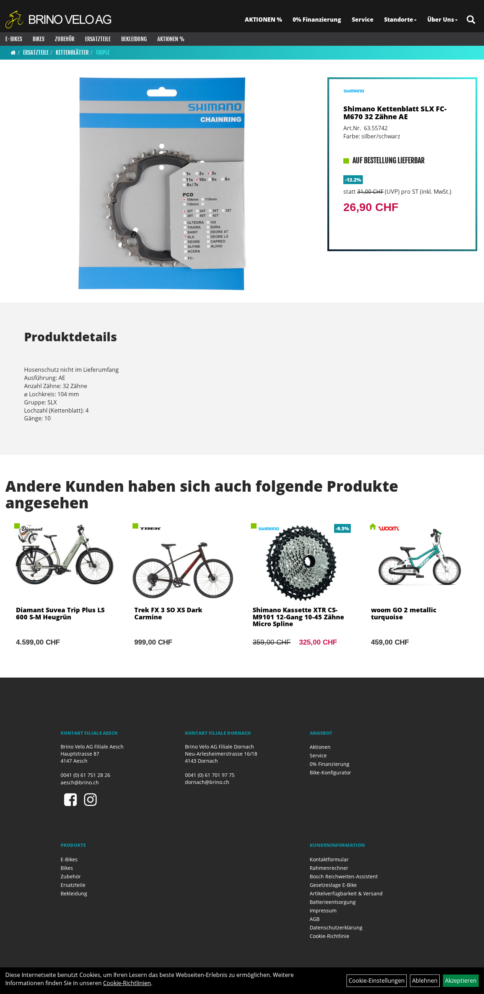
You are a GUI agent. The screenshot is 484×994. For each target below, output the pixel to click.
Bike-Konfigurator (330, 772)
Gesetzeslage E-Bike (333, 885)
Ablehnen (425, 980)
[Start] (13, 52)
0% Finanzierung (317, 19)
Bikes (38, 39)
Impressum (323, 910)
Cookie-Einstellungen (377, 980)
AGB (315, 919)
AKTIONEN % (263, 19)
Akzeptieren (461, 980)
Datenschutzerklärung (336, 927)
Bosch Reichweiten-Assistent (344, 876)
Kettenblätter (72, 52)
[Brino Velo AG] (59, 19)
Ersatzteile (98, 39)
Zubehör (64, 39)
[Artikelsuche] (471, 20)
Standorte (398, 19)
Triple (102, 52)
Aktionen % (171, 39)
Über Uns (440, 19)
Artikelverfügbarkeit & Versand (346, 893)
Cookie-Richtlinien (127, 983)
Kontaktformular (329, 859)
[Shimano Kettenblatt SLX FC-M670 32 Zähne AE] (162, 183)
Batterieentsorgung (333, 902)
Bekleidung (134, 39)
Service (362, 19)
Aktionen (320, 747)
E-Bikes (13, 39)
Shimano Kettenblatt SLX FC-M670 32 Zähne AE (394, 112)
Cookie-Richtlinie (329, 936)
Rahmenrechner (329, 868)
